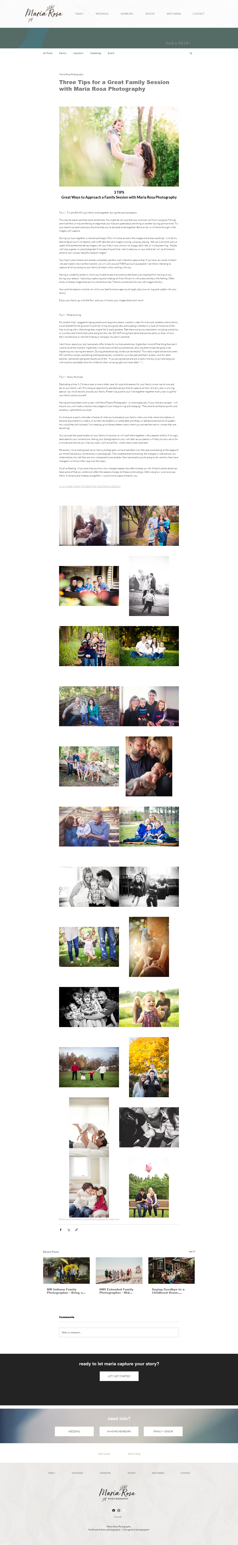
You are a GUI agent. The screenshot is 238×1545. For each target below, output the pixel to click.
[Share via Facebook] (60, 1229)
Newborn (78, 53)
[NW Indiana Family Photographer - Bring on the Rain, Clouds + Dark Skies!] (66, 1270)
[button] (191, 53)
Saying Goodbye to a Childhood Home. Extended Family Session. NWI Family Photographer (168, 1291)
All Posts (48, 53)
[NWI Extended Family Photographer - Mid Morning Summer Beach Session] (119, 1270)
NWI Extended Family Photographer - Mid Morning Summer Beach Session (118, 1291)
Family (63, 53)
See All (192, 1251)
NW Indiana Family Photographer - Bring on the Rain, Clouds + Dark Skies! (66, 1291)
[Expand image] (89, 526)
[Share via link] (76, 1229)
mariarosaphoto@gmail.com (119, 1533)
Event (111, 53)
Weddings (95, 53)
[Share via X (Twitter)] (68, 1229)
